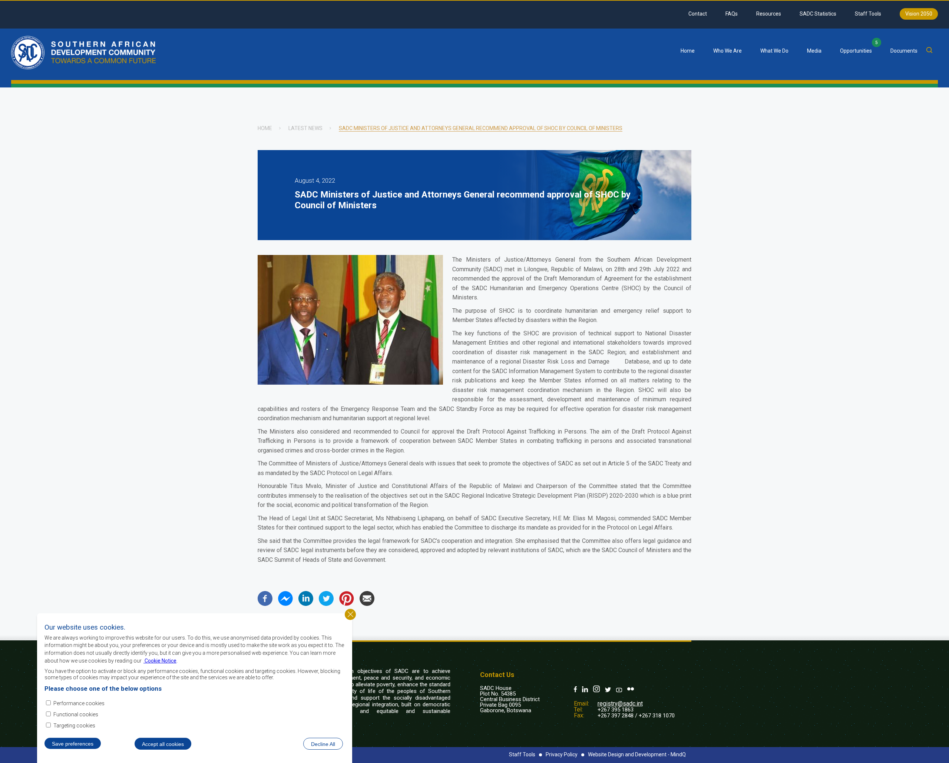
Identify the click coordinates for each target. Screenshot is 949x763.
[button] (350, 382)
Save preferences (72, 743)
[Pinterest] (346, 603)
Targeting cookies (74, 726)
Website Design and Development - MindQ (637, 754)
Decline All (323, 744)
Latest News (305, 128)
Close (350, 614)
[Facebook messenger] (285, 603)
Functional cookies (75, 714)
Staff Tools (868, 14)
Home (688, 51)
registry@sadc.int (620, 703)
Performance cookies (79, 703)
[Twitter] (326, 603)
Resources (768, 14)
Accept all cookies (163, 744)
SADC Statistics (818, 14)
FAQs (731, 14)
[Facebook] (265, 603)
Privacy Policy (562, 754)
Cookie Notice (159, 660)
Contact (697, 14)
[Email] (367, 603)
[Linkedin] (305, 603)
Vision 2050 (918, 14)
